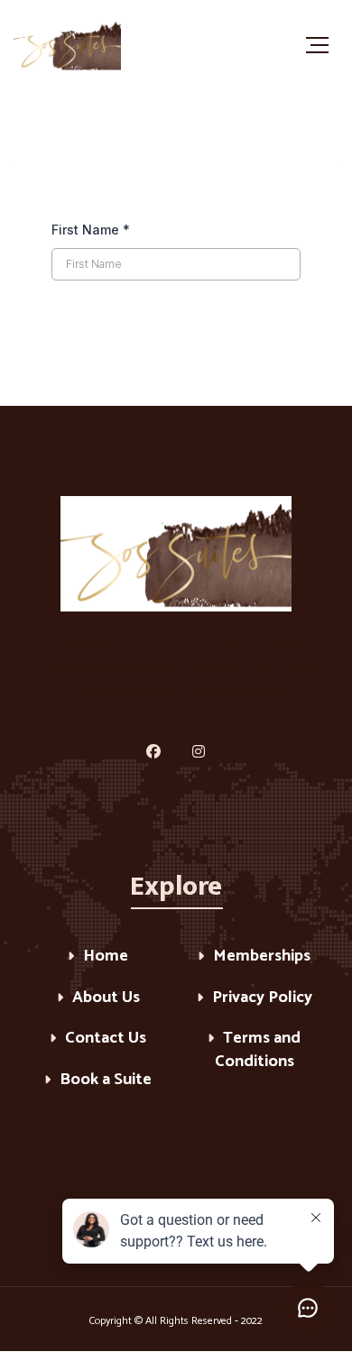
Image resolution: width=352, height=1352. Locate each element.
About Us (106, 999)
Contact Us (105, 1039)
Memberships (261, 957)
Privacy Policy (262, 999)
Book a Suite (106, 1081)
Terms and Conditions (258, 1051)
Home (105, 957)
